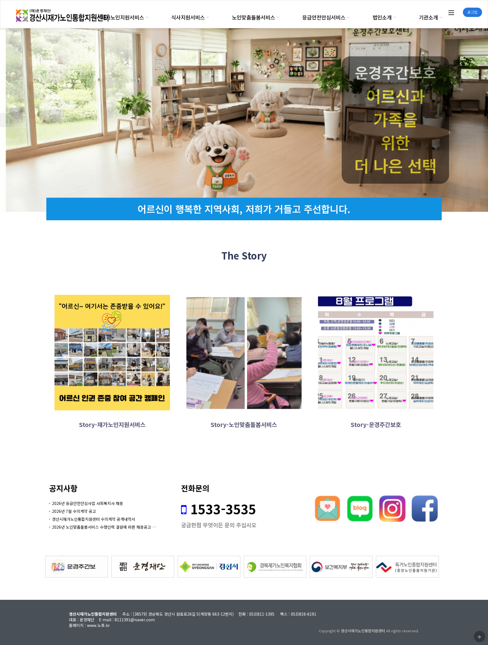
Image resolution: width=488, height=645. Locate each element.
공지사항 (63, 488)
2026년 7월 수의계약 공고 (74, 511)
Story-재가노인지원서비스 (112, 424)
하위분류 (147, 17)
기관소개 (428, 17)
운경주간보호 (395, 72)
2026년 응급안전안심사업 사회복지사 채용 (87, 503)
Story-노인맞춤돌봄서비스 (244, 424)
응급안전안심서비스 (323, 17)
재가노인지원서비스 (122, 17)
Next (481, 120)
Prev (7, 120)
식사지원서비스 (188, 17)
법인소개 (382, 17)
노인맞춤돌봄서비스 (253, 17)
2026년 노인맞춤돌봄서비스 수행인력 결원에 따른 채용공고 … (104, 527)
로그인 (472, 12)
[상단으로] (479, 636)
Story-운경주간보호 (376, 424)
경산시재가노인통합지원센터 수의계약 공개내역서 (93, 519)
